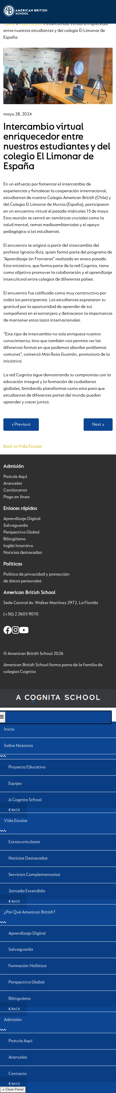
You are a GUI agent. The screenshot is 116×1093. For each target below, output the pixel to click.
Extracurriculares (24, 842)
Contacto (17, 1074)
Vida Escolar (30, 24)
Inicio (9, 729)
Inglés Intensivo (18, 546)
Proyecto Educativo (27, 767)
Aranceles (12, 483)
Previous (22, 424)
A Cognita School (25, 800)
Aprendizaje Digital (22, 519)
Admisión (13, 1020)
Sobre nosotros (18, 746)
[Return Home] (25, 10)
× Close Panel (13, 1089)
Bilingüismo (14, 539)
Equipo (15, 783)
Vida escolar (16, 821)
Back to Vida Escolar (22, 446)
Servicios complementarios (34, 875)
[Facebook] (7, 631)
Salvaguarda (15, 525)
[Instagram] (15, 631)
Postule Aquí (15, 477)
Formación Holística (27, 966)
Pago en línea (16, 497)
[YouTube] (24, 631)
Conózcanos (15, 490)
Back (15, 810)
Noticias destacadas (22, 552)
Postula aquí (20, 1041)
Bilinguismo (19, 998)
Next (96, 424)
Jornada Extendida (26, 891)
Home (9, 24)
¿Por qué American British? (29, 912)
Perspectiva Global (21, 532)
